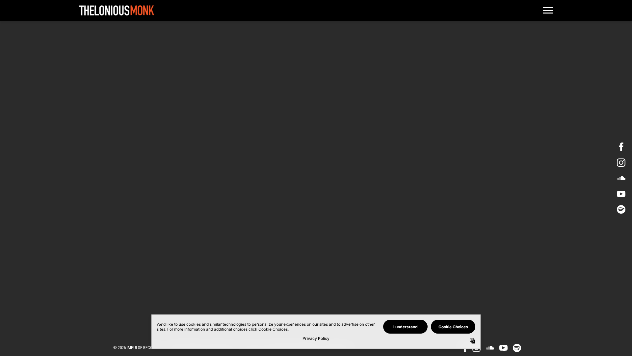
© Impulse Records (136, 347)
